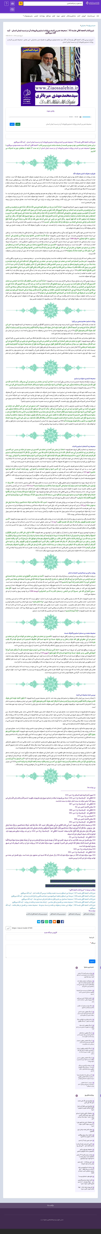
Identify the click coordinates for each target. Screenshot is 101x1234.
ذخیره (92, 961)
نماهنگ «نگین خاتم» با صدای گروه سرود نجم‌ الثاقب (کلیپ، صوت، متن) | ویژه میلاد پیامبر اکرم (85, 1116)
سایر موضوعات (28, 16)
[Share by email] (54, 921)
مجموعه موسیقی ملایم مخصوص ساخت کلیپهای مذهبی (85, 1150)
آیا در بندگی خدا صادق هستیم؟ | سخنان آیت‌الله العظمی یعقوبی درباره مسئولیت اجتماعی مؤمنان (85, 1076)
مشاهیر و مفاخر (71, 16)
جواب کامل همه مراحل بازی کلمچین (86, 1130)
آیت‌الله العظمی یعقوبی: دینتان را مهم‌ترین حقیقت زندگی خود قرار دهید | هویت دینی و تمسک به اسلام (85, 1051)
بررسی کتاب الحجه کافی (74, 914)
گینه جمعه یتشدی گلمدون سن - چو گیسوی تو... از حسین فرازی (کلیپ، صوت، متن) (86, 1182)
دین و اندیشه (91, 16)
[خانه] (92, 3)
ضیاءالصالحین (51, 1220)
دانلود (12, 124)
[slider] (38, 117)
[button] (42, 921)
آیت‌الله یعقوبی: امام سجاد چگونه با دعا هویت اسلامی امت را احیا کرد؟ (85, 1027)
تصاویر (63, 16)
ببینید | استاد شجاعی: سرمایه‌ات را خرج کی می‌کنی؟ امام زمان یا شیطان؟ (86, 1084)
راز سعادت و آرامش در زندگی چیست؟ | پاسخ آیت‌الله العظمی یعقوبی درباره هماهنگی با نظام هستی (86, 1068)
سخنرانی (83, 26)
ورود (12, 9)
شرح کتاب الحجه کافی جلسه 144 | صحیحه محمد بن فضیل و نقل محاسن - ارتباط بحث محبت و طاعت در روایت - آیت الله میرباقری (53, 902)
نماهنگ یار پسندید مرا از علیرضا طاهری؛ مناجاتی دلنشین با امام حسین (85, 992)
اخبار (78, 16)
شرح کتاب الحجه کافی (89, 914)
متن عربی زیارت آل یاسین (85, 1140)
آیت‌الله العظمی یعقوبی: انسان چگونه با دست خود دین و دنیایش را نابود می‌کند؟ (85, 1059)
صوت (58, 16)
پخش (17, 124)
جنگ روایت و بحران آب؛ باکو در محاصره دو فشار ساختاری (85, 1007)
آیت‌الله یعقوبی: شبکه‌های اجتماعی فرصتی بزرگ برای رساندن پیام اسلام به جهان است (85, 1034)
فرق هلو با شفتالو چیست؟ (85, 1176)
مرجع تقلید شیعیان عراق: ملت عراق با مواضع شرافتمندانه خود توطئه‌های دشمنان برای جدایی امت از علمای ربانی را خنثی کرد (85, 983)
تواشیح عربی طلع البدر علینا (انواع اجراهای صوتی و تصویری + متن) (85, 1108)
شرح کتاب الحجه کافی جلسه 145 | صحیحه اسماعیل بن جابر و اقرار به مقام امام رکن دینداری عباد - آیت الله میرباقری (58, 899)
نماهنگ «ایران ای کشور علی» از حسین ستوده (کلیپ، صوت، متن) (85, 1124)
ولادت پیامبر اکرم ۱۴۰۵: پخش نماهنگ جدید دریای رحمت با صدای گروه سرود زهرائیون (85, 975)
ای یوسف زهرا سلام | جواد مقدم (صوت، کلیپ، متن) (86, 1188)
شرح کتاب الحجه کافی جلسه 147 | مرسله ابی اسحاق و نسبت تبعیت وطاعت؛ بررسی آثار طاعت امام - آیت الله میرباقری (58, 893)
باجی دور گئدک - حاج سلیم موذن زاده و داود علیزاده (86, 1163)
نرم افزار (48, 16)
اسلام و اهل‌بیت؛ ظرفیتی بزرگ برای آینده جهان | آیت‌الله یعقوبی (85, 1020)
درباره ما (6, 4)
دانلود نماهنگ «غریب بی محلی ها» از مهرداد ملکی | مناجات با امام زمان (85, 1000)
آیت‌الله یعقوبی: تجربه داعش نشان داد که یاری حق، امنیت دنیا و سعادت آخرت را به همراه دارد (86, 1013)
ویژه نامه (42, 16)
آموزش (84, 16)
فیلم (53, 16)
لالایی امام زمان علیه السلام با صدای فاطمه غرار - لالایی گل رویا (85, 1145)
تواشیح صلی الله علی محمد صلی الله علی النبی (86, 1102)
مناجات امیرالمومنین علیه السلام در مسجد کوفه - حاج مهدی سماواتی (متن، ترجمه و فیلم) (86, 1170)
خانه (98, 16)
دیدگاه (93, 943)
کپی (8, 928)
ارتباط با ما (13, 4)
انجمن (36, 16)
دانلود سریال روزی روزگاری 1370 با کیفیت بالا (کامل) (86, 1136)
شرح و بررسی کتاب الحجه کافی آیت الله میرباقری (35, 914)
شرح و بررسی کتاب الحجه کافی (57, 914)
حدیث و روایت (91, 26)
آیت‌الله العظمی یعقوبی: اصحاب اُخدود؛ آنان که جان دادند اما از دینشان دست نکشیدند (85, 1042)
